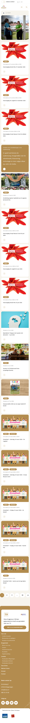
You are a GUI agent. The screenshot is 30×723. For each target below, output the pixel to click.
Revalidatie (4, 651)
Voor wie (3, 634)
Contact (3, 674)
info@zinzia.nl (5, 690)
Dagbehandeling (6, 654)
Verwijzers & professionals (8, 640)
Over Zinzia (4, 665)
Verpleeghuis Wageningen (8, 658)
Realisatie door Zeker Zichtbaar (11, 710)
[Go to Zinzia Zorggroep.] (3, 12)
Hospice (4, 647)
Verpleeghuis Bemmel (7, 663)
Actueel (3, 671)
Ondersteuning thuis (7, 649)
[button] (8, 2)
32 (22, 595)
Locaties (3, 656)
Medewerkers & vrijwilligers (8, 638)
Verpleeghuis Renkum (7, 661)
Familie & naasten (6, 636)
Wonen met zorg (6, 645)
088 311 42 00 (5, 692)
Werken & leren (5, 668)
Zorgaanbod (4, 643)
